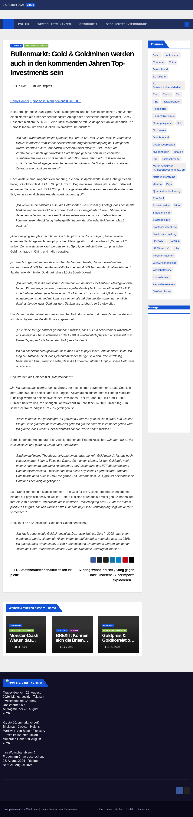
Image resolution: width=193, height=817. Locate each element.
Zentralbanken (161, 277)
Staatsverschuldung (164, 234)
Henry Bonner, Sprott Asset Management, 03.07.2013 (45, 101)
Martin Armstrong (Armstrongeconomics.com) (169, 167)
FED (155, 101)
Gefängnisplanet (162, 123)
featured (16, 46)
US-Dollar (158, 241)
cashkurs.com (29, 683)
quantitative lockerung (167, 191)
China (172, 62)
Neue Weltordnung (164, 176)
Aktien (156, 55)
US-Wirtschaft (161, 248)
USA (176, 248)
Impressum (144, 809)
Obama (157, 183)
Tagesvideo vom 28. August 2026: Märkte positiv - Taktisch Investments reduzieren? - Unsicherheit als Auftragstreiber (23, 701)
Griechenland (161, 137)
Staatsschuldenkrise (165, 226)
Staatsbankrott (161, 219)
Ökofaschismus (162, 291)
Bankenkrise (172, 55)
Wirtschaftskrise (162, 269)
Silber (177, 205)
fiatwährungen (171, 101)
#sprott (47, 86)
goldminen (159, 130)
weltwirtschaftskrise (164, 262)
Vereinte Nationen (163, 255)
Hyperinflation (161, 151)
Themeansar (70, 809)
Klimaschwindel (171, 158)
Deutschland (160, 69)
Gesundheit (88, 24)
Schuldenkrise (161, 205)
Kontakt (130, 809)
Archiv (118, 809)
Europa (167, 94)
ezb (178, 94)
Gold (179, 123)
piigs (169, 183)
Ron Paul (158, 198)
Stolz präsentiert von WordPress (21, 809)
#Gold (37, 86)
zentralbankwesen (164, 284)
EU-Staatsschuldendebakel (167, 85)
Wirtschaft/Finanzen (54, 24)
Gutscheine (105, 809)
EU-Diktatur (160, 76)
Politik (23, 24)
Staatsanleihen (162, 212)
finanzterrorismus (164, 115)
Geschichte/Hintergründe (126, 24)
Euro (156, 94)
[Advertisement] (169, 374)
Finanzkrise (160, 108)
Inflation (178, 151)
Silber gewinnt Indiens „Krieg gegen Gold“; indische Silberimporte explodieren (106, 575)
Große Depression (164, 144)
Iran (155, 158)
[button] (180, 24)
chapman (159, 62)
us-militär (174, 241)
